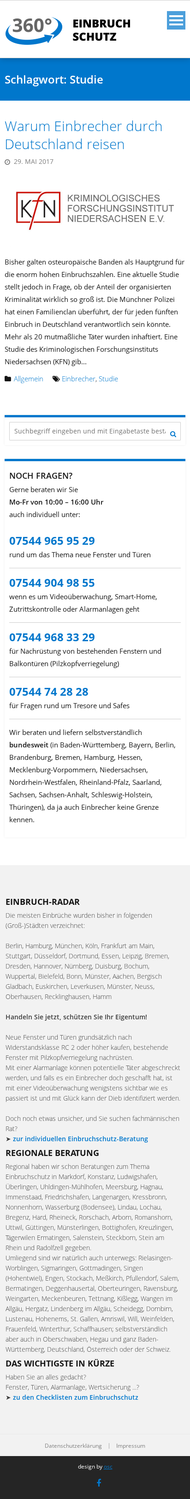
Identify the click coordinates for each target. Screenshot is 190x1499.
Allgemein (28, 378)
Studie (108, 378)
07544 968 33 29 (52, 636)
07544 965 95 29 (52, 540)
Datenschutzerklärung (73, 1446)
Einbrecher (78, 378)
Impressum (130, 1446)
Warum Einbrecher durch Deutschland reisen (84, 134)
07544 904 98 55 (52, 582)
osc (108, 1466)
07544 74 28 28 (49, 691)
